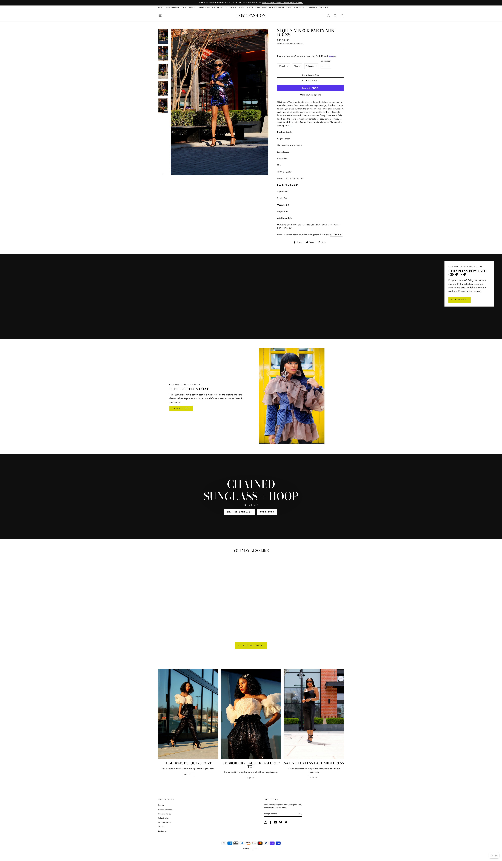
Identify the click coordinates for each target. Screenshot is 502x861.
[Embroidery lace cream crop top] (251, 714)
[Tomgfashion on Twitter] (280, 822)
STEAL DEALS (260, 7)
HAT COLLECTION (219, 7)
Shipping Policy (164, 813)
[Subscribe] (300, 813)
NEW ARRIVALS (172, 7)
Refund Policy (163, 818)
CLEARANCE (312, 7)
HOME (161, 7)
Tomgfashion (251, 16)
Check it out (181, 408)
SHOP (183, 7)
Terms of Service (164, 822)
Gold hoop (267, 512)
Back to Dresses (253, 645)
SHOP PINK (324, 7)
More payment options (310, 94)
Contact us (162, 831)
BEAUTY (192, 7)
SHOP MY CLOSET (237, 7)
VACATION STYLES (276, 7)
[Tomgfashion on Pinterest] (285, 822)
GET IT (188, 774)
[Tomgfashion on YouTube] (275, 822)
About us (161, 826)
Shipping (280, 43)
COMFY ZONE (204, 7)
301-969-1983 (336, 234)
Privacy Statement (165, 809)
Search (161, 805)
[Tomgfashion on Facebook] (270, 822)
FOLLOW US (299, 7)
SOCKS (250, 7)
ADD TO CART (459, 299)
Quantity (326, 61)
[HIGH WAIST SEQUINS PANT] (188, 714)
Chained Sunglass (239, 512)
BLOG (288, 7)
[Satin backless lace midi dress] (314, 714)
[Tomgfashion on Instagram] (265, 822)
